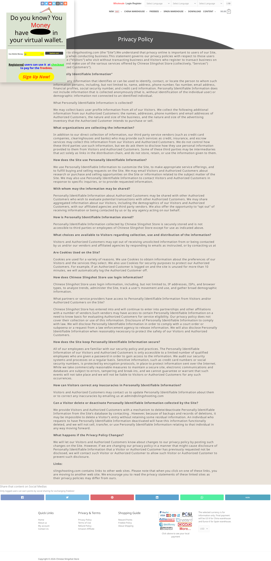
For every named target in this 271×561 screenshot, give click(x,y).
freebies (46, 68)
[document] (135, 280)
